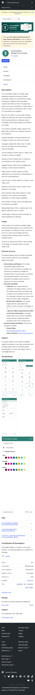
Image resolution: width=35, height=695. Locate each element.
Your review (5, 605)
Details (5, 67)
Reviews (5, 71)
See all (31, 605)
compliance (30, 584)
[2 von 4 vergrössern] (31, 361)
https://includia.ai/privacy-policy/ (16, 331)
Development (7, 80)
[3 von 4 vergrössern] (14, 400)
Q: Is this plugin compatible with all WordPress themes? (10, 523)
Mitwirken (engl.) (23, 642)
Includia (15, 56)
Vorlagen (21, 636)
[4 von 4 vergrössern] (31, 438)
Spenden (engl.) (23, 648)
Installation (6, 75)
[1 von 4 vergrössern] (14, 361)
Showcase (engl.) (23, 627)
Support (5, 84)
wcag (26, 587)
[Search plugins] (19, 19)
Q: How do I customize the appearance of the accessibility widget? (13, 536)
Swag (20, 650)
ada (25, 584)
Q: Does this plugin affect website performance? (9, 530)
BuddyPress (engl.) (8, 665)
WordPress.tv (6, 650)
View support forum (7, 617)
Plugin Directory (6, 7)
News (3, 630)
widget (31, 587)
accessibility (20, 584)
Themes (20, 630)
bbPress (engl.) (7, 662)
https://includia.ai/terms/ (25, 333)
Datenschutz (5, 636)
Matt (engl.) (6, 659)
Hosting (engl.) (6, 633)
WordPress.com (7, 656)
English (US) (30, 580)
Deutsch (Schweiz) (11, 672)
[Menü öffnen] (32, 2)
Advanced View (6, 592)
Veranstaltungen (23, 645)
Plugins (20, 633)
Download (5, 60)
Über (3, 627)
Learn (3, 642)
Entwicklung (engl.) (7, 648)
